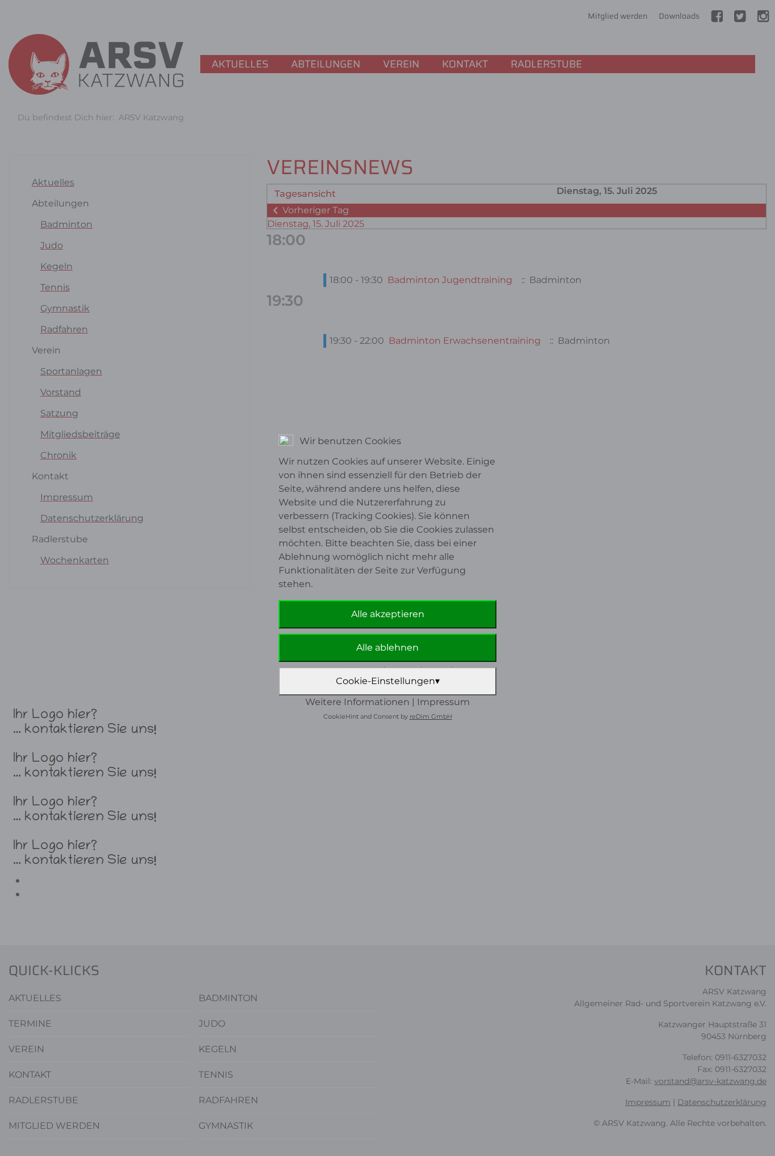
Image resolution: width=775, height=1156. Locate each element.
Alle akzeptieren (387, 614)
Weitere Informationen (357, 702)
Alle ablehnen (387, 647)
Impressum (443, 702)
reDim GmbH (431, 716)
